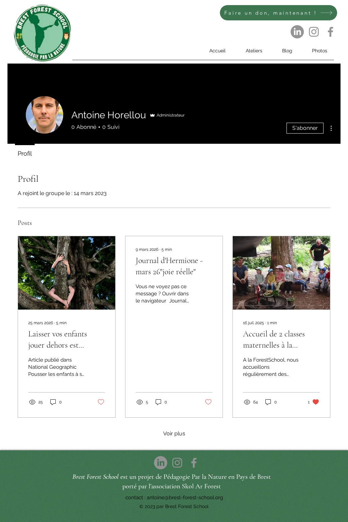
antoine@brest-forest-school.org (185, 497)
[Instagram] (313, 31)
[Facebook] (330, 31)
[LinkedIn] (297, 31)
